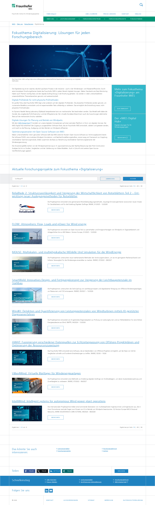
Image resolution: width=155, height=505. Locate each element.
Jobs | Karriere (91, 14)
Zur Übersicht (122, 108)
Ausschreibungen (71, 500)
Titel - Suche (141, 5)
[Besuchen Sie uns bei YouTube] (51, 491)
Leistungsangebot (67, 19)
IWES (13, 24)
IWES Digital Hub (24, 123)
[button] (29, 471)
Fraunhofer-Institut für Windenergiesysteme (25, 14)
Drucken (121, 471)
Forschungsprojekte (117, 19)
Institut (105, 451)
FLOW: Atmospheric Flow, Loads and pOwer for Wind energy (49, 224)
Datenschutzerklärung (133, 500)
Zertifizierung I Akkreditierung (91, 482)
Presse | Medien (109, 14)
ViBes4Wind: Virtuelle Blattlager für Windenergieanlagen (46, 373)
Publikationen (136, 19)
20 (138, 186)
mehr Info (55, 210)
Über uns (50, 19)
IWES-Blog (51, 14)
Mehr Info (122, 137)
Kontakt (125, 14)
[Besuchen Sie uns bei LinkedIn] (46, 491)
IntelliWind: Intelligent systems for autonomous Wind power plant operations (59, 401)
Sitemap (91, 500)
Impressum (109, 500)
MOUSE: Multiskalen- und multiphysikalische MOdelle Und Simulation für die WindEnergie (66, 252)
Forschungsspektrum (92, 19)
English (138, 14)
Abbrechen (110, 179)
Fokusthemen (28, 24)
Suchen (133, 178)
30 (141, 186)
